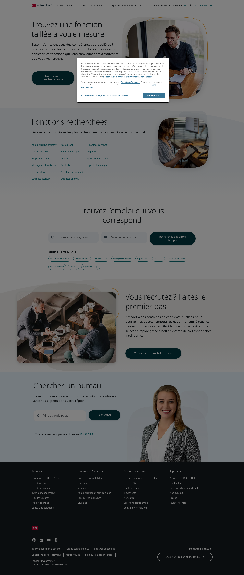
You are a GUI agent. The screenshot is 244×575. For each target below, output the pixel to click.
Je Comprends (153, 95)
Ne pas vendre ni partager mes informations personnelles (127, 77)
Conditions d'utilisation (130, 82)
